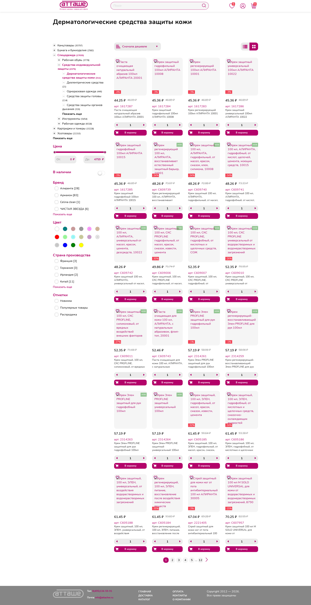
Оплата (178, 591)
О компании (181, 599)
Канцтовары (70, 45)
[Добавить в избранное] (117, 61)
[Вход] (242, 6)
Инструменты (74, 119)
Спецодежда (70, 55)
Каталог (144, 599)
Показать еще (72, 114)
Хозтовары (69, 133)
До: (87, 159)
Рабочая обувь (75, 60)
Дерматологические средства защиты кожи (81, 76)
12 (200, 560)
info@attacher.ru (104, 597)
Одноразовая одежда (84, 91)
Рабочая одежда (77, 124)
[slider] (54, 152)
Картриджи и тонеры (75, 129)
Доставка (145, 595)
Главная (144, 591)
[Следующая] (206, 560)
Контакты (180, 595)
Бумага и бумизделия (75, 50)
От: (59, 159)
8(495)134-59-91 (102, 591)
